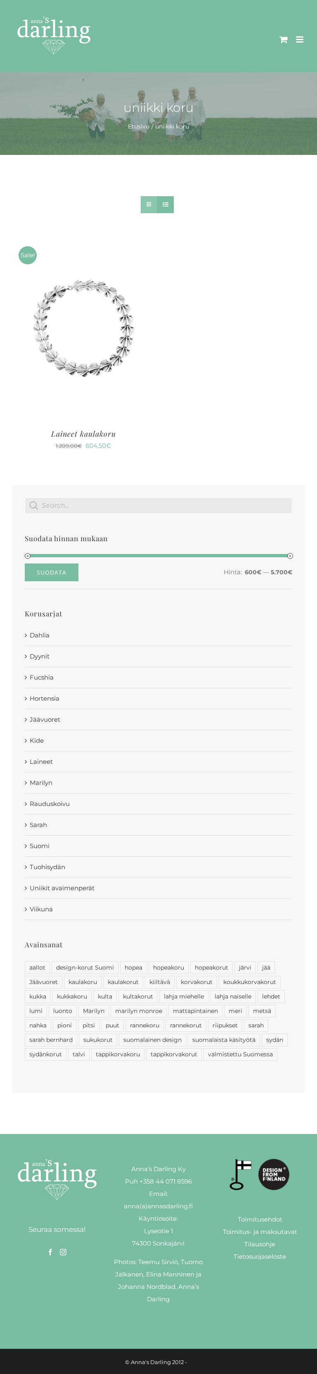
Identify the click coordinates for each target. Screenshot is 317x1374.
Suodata (51, 572)
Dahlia (40, 635)
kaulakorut (123, 982)
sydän (274, 1039)
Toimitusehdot (260, 1219)
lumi (36, 1011)
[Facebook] (50, 1252)
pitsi (89, 1025)
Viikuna (41, 909)
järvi (245, 967)
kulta (105, 996)
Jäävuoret (45, 719)
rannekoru (144, 1025)
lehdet (271, 996)
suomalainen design (152, 1039)
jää (266, 967)
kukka (37, 996)
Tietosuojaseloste (260, 1256)
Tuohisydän (47, 867)
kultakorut (138, 996)
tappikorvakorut (174, 1054)
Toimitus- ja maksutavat (260, 1232)
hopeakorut (211, 967)
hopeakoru (168, 967)
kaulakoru (83, 982)
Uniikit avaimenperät (62, 888)
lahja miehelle (184, 996)
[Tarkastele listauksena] (165, 205)
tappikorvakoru (118, 1054)
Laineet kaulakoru (83, 434)
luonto (62, 1011)
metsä (262, 1011)
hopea (133, 967)
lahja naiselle (233, 996)
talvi (79, 1054)
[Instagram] (63, 1252)
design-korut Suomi (85, 967)
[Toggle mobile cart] (283, 39)
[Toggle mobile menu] (300, 39)
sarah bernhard (51, 1039)
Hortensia (44, 698)
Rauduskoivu (50, 804)
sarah (256, 1025)
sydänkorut (45, 1054)
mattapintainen (195, 1011)
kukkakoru (72, 996)
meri (235, 1011)
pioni (64, 1025)
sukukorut (98, 1039)
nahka (38, 1025)
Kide (37, 740)
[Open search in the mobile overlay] (158, 505)
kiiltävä (159, 982)
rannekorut (186, 1025)
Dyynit (40, 656)
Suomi (40, 846)
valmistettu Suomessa (240, 1054)
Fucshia (42, 677)
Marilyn (41, 783)
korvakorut (197, 982)
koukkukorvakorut (249, 982)
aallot (37, 967)
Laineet (41, 761)
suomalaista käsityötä (223, 1039)
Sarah (38, 825)
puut (112, 1025)
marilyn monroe (138, 1011)
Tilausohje (259, 1244)
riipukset (225, 1025)
